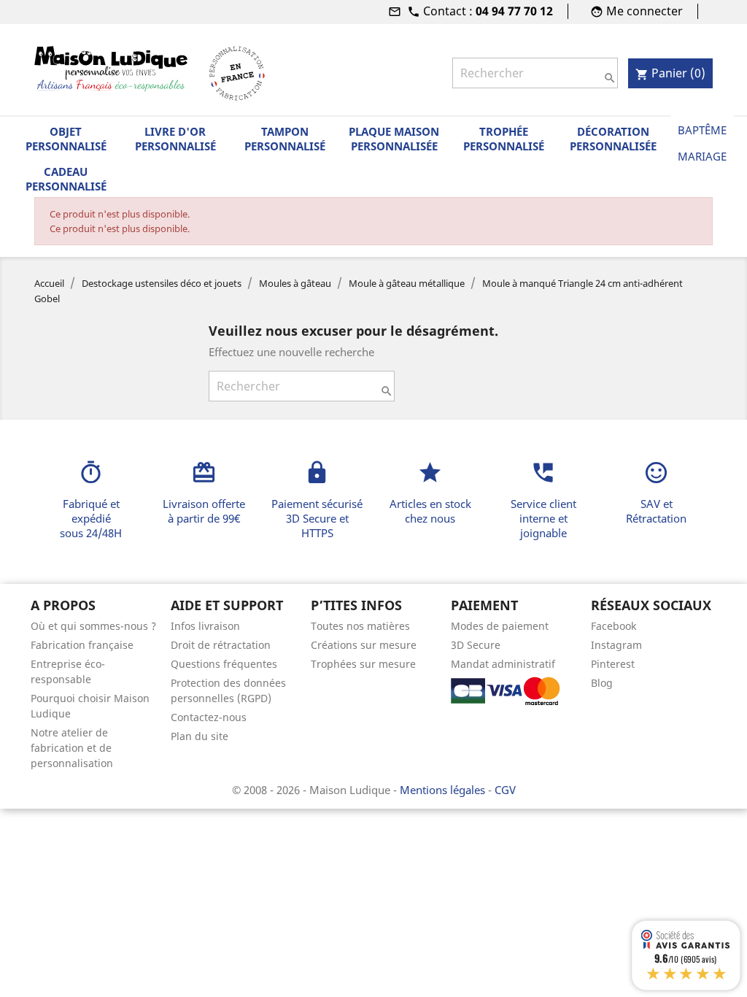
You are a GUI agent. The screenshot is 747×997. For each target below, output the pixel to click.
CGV (505, 789)
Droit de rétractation (221, 645)
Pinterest (613, 664)
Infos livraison (205, 626)
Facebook (613, 626)
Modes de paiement (500, 626)
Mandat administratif (503, 664)
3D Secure (475, 645)
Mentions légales (444, 789)
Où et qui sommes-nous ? (93, 626)
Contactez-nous (209, 717)
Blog (602, 683)
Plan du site (199, 736)
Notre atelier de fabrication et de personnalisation (72, 747)
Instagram (616, 645)
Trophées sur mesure (363, 664)
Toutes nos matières (360, 626)
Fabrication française (82, 645)
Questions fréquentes (224, 664)
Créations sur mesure (364, 645)
